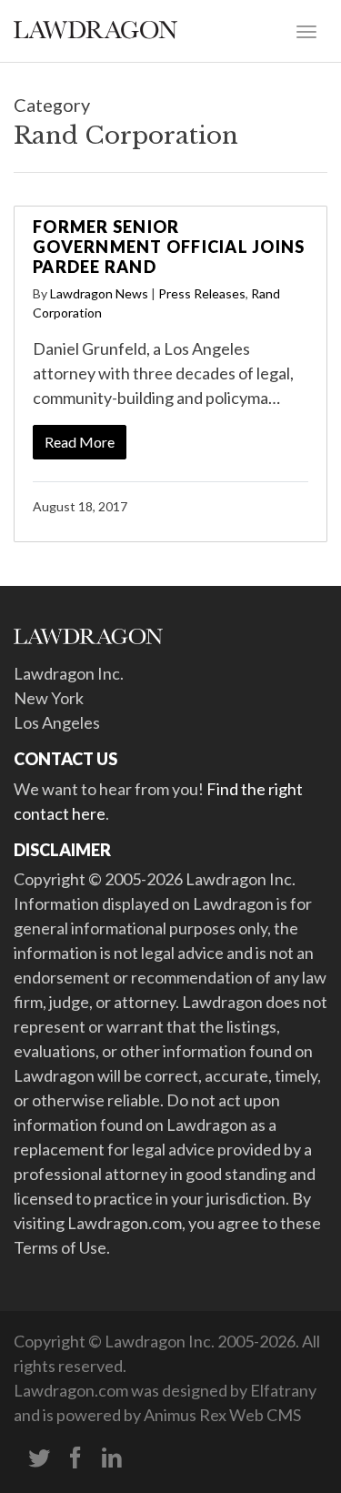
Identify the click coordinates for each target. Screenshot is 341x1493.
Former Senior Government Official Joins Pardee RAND (169, 246)
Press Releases (202, 293)
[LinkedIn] (112, 1458)
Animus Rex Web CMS (222, 1415)
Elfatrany (283, 1390)
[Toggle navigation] (306, 30)
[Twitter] (39, 1458)
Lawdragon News (99, 293)
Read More (80, 441)
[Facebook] (75, 1458)
